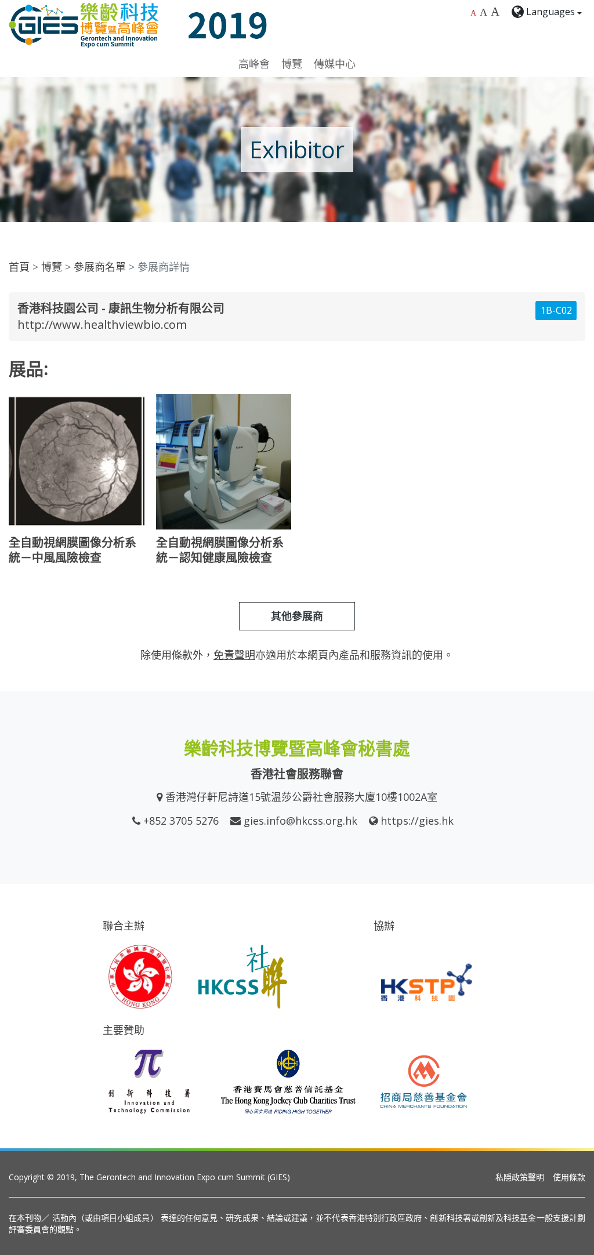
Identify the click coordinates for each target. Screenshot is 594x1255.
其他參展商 (297, 616)
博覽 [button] (291, 64)
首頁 (19, 267)
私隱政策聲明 (519, 1177)
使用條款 (569, 1177)
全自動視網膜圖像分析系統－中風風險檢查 (72, 550)
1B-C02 (556, 310)
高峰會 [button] (254, 64)
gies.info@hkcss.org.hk (300, 821)
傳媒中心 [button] (335, 64)
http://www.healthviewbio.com (102, 324)
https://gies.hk (417, 821)
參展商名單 (100, 267)
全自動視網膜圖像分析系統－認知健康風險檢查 (220, 550)
